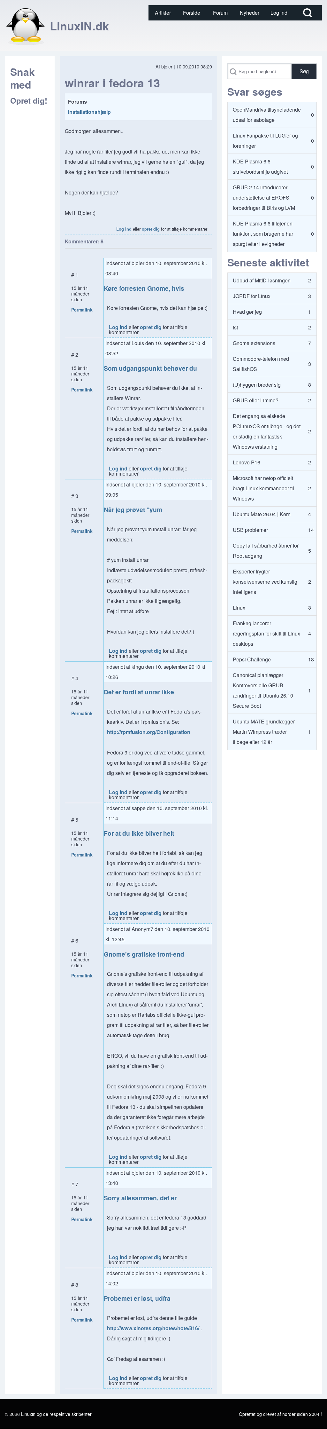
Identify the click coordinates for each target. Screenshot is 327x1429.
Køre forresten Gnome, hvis (144, 288)
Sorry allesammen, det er (140, 1197)
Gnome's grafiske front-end (144, 954)
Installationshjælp (89, 111)
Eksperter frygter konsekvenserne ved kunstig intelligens (265, 582)
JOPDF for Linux (251, 296)
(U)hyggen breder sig (257, 384)
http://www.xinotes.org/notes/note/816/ (153, 1328)
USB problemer (250, 529)
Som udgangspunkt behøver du (150, 368)
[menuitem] (162, 12)
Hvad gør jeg (247, 311)
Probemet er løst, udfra (137, 1298)
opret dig (151, 229)
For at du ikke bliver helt (139, 833)
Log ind (124, 229)
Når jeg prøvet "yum (133, 509)
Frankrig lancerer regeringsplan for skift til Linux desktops (266, 633)
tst (235, 327)
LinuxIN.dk (79, 26)
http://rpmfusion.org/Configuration (148, 732)
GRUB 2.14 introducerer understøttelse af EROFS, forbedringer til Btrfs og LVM (264, 197)
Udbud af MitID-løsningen (262, 280)
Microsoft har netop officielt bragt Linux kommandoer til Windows (263, 488)
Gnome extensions (254, 343)
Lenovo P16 (246, 462)
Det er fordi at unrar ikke (139, 691)
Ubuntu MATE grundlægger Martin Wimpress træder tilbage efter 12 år (264, 732)
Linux (239, 607)
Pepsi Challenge (252, 659)
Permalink (82, 309)
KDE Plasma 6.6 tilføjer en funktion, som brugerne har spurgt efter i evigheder (263, 234)
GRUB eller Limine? (255, 400)
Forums (77, 101)
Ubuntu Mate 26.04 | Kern (262, 514)
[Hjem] (25, 25)
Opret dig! (28, 100)
